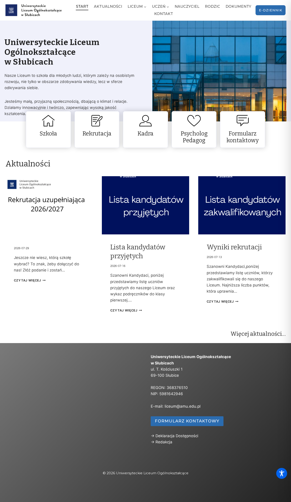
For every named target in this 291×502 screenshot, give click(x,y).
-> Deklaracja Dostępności (174, 436)
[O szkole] (48, 129)
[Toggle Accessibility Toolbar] (282, 473)
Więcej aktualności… (258, 334)
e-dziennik (270, 10)
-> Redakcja (161, 442)
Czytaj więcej (27, 280)
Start (82, 6)
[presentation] (49, 205)
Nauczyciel (187, 6)
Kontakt (163, 14)
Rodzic (212, 6)
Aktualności (108, 6)
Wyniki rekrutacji (234, 247)
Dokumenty (238, 6)
